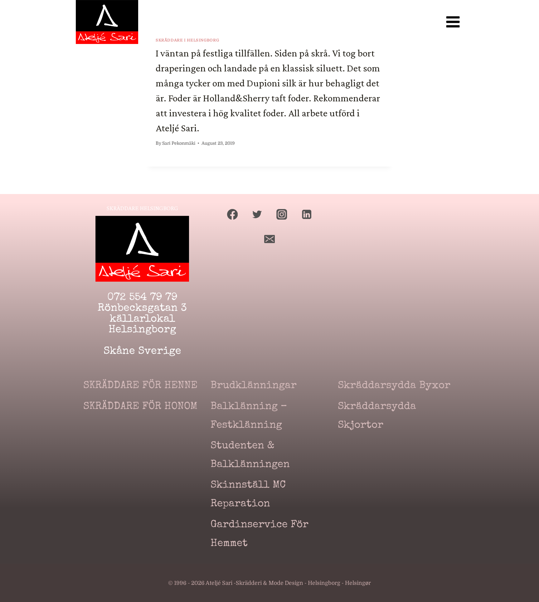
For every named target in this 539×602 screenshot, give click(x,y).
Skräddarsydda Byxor (394, 386)
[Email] (269, 239)
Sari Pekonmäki (178, 143)
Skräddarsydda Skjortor (377, 416)
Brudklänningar (254, 386)
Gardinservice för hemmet (259, 534)
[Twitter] (257, 214)
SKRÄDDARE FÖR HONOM (140, 407)
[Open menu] (452, 22)
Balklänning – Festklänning (249, 416)
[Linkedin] (307, 214)
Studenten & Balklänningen (250, 455)
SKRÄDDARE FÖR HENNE (140, 386)
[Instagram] (282, 214)
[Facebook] (232, 214)
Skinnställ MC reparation (248, 494)
